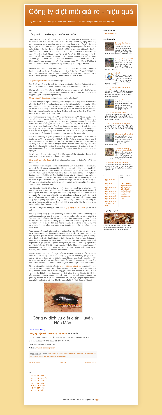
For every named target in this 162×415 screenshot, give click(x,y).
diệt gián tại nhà (51, 356)
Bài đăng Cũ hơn (90, 362)
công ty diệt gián (78, 353)
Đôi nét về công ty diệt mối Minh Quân (118, 123)
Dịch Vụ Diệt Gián (58, 333)
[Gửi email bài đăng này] (31, 354)
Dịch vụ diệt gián (110, 191)
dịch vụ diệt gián (88, 353)
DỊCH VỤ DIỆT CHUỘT (38, 385)
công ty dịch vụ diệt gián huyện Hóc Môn (61, 353)
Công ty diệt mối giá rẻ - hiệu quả (81, 11)
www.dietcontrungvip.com (46, 348)
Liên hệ (117, 73)
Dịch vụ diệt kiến (110, 194)
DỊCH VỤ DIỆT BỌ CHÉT (39, 378)
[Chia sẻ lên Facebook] (37, 354)
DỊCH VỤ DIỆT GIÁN (37, 388)
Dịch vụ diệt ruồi (110, 201)
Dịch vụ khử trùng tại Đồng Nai (116, 112)
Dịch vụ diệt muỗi (110, 196)
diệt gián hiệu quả (41, 356)
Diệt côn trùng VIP (111, 33)
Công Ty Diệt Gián (38, 333)
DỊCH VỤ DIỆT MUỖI (37, 376)
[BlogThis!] (33, 354)
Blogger (96, 400)
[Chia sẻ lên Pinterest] (40, 354)
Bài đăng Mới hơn (35, 362)
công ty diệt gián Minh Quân (74, 207)
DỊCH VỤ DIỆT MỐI (37, 390)
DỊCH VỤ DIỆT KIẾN (37, 383)
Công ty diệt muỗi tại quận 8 (124, 134)
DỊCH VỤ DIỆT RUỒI (37, 381)
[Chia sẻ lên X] (35, 354)
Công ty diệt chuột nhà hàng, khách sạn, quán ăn (123, 149)
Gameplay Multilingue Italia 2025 (125, 196)
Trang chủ (63, 362)
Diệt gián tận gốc (61, 356)
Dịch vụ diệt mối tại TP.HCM (124, 59)
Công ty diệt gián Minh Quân (39, 80)
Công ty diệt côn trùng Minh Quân (117, 162)
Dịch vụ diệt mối (120, 100)
